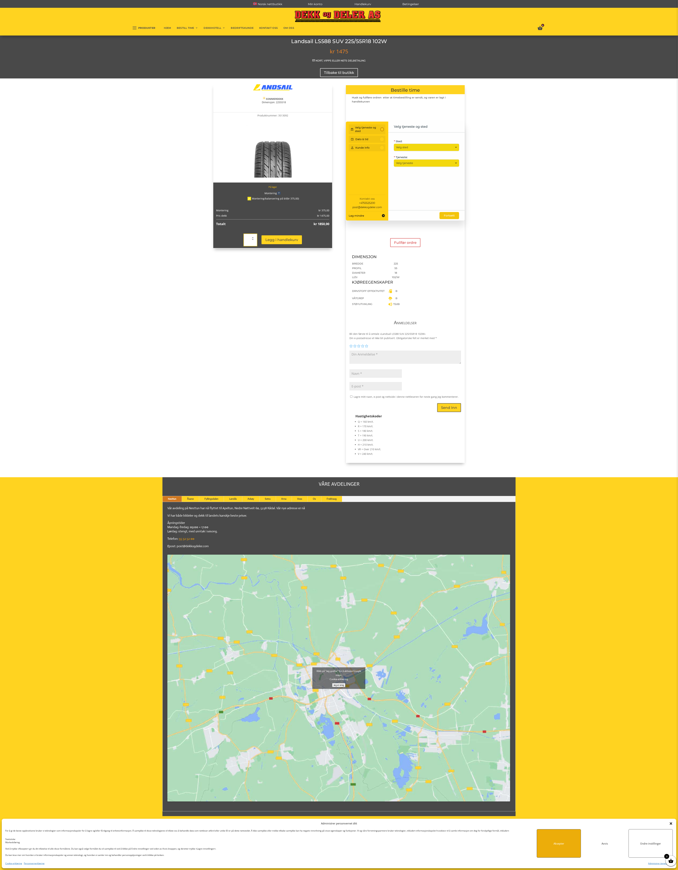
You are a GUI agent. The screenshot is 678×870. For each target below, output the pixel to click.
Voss (299, 498)
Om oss (288, 28)
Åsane (190, 498)
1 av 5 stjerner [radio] (351, 346)
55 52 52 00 (186, 539)
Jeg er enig (339, 685)
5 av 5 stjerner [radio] (366, 346)
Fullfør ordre (405, 242)
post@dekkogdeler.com (367, 207)
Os (314, 498)
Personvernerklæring (34, 863)
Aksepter (559, 843)
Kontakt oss (268, 28)
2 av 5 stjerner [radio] (354, 346)
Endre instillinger (650, 843)
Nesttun (172, 498)
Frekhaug (332, 498)
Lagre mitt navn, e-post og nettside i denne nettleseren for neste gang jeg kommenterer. (406, 396)
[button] (671, 823)
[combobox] (424, 147)
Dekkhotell (212, 28)
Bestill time (185, 28)
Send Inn (449, 407)
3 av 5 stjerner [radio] (358, 346)
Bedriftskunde (242, 28)
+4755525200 (367, 203)
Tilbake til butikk (339, 72)
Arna (283, 498)
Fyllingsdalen (211, 498)
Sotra (267, 498)
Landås (233, 498)
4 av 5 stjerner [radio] (362, 346)
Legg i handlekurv (281, 240)
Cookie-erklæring (13, 863)
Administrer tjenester (658, 863)
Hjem (167, 28)
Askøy (251, 498)
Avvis (605, 843)
